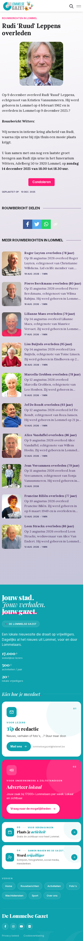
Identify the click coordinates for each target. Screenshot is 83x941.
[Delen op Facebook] (27, 224)
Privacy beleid (10, 935)
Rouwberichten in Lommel (19, 18)
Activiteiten (54, 886)
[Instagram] (13, 926)
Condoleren (41, 182)
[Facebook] (5, 926)
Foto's (73, 886)
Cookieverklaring (34, 935)
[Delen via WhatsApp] (46, 224)
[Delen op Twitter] (37, 224)
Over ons (52, 895)
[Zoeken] (71, 6)
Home (8, 886)
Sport (35, 895)
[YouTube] (21, 926)
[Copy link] (55, 224)
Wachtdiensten (14, 895)
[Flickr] (29, 926)
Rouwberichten (30, 886)
